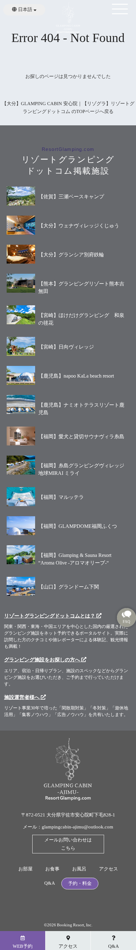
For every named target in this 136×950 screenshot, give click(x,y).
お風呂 (79, 869)
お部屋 (25, 869)
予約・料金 (80, 883)
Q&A (49, 883)
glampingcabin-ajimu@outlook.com (77, 826)
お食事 (52, 869)
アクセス (108, 869)
